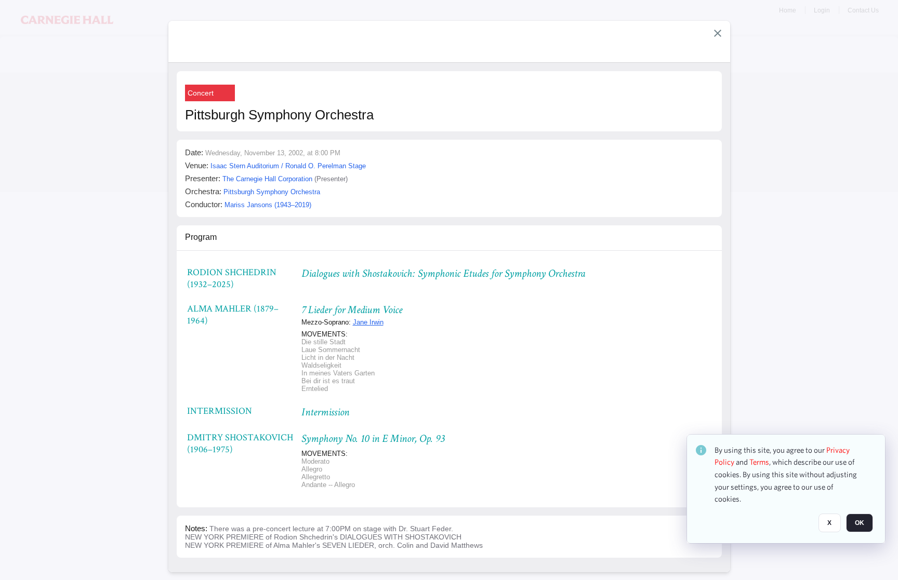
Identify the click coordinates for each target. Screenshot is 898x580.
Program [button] (201, 237)
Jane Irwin (368, 322)
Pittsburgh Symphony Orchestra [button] (271, 192)
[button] (717, 33)
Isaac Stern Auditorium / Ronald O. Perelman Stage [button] (288, 166)
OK (859, 523)
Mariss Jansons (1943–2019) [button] (267, 205)
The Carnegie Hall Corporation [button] (267, 179)
